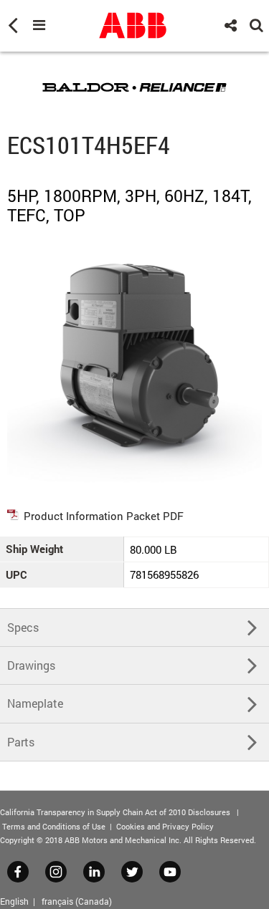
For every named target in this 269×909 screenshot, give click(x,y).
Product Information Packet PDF (104, 516)
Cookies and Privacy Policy (165, 826)
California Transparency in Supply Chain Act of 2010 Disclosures (115, 812)
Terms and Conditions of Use (53, 826)
